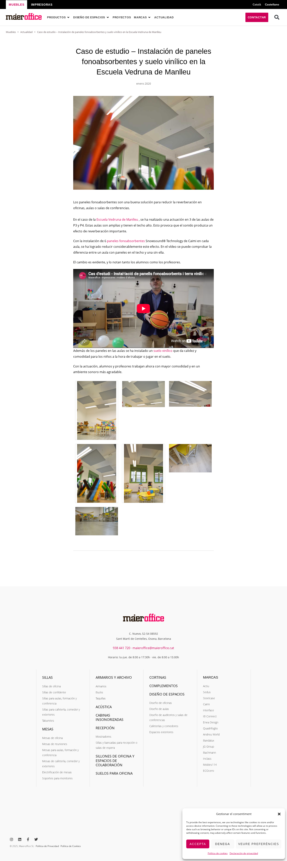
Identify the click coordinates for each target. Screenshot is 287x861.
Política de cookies (218, 853)
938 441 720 (121, 648)
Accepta (198, 844)
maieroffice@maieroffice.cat (153, 648)
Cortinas (157, 677)
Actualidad (26, 32)
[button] (279, 814)
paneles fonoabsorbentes (126, 241)
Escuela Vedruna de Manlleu (117, 219)
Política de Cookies (71, 846)
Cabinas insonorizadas (109, 717)
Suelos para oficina (114, 773)
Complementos (163, 685)
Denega (222, 844)
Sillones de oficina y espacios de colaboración (115, 760)
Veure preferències (258, 844)
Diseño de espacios (166, 694)
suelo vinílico (162, 351)
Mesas (47, 729)
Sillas (47, 677)
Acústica (104, 706)
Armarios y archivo (114, 677)
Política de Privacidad (47, 846)
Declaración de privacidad (244, 853)
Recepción (105, 728)
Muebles (11, 32)
